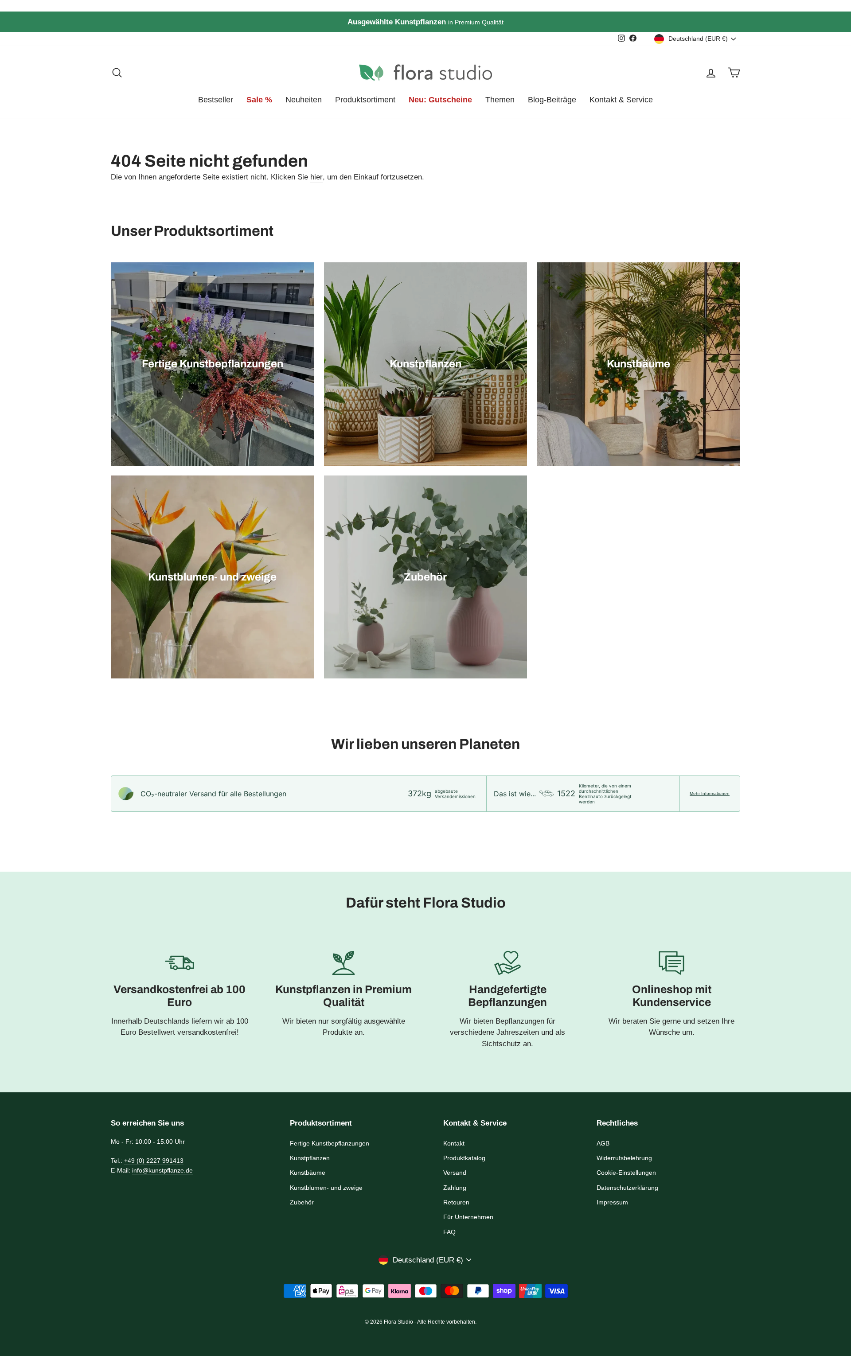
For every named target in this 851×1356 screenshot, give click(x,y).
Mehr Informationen (710, 793)
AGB (603, 1143)
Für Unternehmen (468, 1216)
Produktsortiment (365, 99)
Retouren (456, 1202)
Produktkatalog (464, 1157)
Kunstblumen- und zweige (326, 1187)
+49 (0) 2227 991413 (153, 1160)
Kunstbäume (307, 1172)
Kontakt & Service (621, 99)
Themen (500, 99)
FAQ (449, 1231)
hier (316, 177)
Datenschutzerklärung (627, 1187)
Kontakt (454, 1143)
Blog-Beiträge (552, 99)
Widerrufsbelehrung (624, 1157)
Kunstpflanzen (310, 1157)
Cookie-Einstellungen (626, 1172)
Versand (454, 1172)
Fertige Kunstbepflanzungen (329, 1143)
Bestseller (215, 99)
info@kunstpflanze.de (162, 1170)
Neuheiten (303, 99)
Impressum (612, 1202)
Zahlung (454, 1187)
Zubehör (302, 1202)
